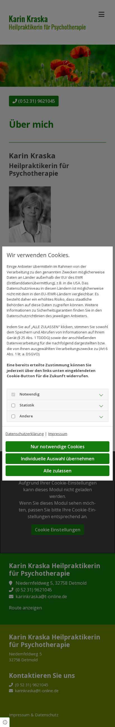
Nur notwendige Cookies (58, 446)
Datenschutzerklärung (25, 433)
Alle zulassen (57, 471)
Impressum (57, 433)
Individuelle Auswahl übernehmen (57, 459)
